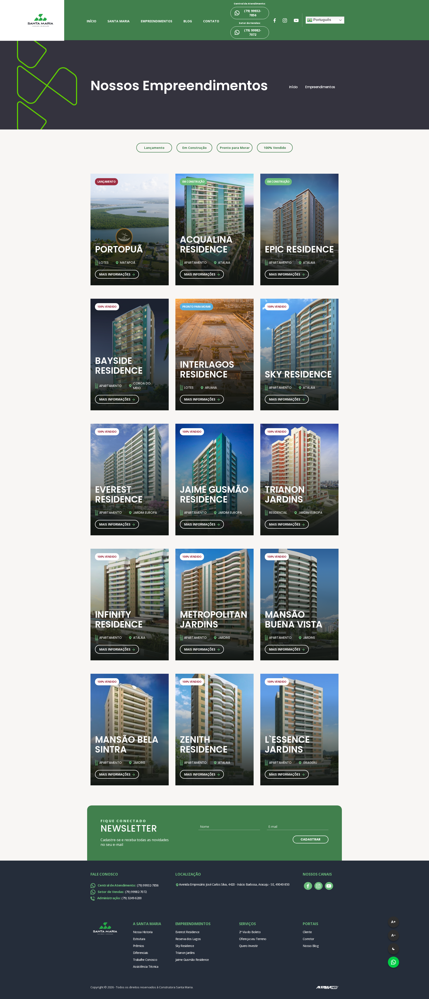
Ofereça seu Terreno (252, 939)
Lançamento (154, 148)
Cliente (307, 932)
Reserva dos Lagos (188, 939)
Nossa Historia (142, 932)
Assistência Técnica (145, 966)
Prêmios (138, 946)
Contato (211, 21)
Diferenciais (140, 953)
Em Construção (194, 148)
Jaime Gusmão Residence (192, 959)
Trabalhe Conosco (145, 959)
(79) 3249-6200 (119, 898)
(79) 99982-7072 (252, 32)
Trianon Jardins (185, 953)
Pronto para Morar (235, 148)
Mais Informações (115, 274)
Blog (187, 21)
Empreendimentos (156, 21)
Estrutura (139, 939)
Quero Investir (248, 946)
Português (321, 20)
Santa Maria (118, 21)
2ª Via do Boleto (250, 932)
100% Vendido (275, 148)
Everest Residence (187, 932)
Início (91, 21)
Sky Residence (184, 946)
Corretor (308, 939)
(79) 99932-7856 (252, 13)
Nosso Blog (311, 946)
